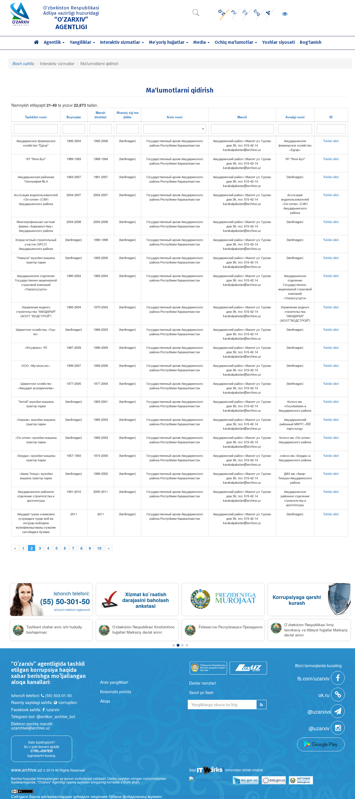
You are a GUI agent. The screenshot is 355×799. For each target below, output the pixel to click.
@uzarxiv (320, 728)
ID (331, 117)
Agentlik (53, 42)
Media (200, 42)
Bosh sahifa (23, 63)
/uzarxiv (52, 709)
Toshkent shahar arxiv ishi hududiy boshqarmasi (54, 629)
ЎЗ (245, 12)
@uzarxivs (319, 711)
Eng (257, 12)
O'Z (221, 12)
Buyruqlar (74, 117)
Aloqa (105, 701)
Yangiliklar (81, 42)
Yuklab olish (331, 141)
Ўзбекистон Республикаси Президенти (230, 626)
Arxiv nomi (174, 117)
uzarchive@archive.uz (30, 728)
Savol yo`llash (201, 692)
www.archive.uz (26, 770)
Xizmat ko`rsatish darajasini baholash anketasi (145, 600)
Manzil (242, 117)
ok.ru (324, 694)
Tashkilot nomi (36, 117)
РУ (234, 12)
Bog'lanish (310, 42)
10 (99, 548)
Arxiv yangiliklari (114, 682)
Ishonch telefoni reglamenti (72, 610)
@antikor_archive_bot (56, 716)
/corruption (67, 702)
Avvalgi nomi (295, 117)
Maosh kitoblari (100, 114)
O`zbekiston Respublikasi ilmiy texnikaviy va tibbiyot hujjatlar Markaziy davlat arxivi (316, 629)
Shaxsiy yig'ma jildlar (127, 114)
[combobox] (174, 129)
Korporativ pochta (115, 691)
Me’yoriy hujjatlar (167, 42)
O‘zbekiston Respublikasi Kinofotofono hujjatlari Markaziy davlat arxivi (143, 629)
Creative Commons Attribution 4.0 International (205, 796)
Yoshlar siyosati (278, 42)
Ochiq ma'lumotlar (234, 42)
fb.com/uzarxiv (314, 678)
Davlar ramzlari (202, 683)
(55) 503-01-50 (58, 695)
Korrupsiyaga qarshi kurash (297, 599)
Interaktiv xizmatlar (120, 42)
